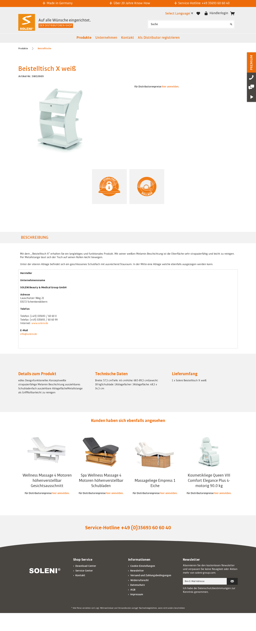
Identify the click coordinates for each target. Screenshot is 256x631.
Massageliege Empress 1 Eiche (155, 483)
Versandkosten (124, 608)
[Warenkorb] (232, 13)
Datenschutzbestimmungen (214, 588)
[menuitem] (191, 24)
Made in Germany (59, 3)
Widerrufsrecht (139, 580)
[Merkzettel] (198, 13)
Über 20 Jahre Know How (131, 3)
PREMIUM (251, 62)
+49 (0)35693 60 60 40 (146, 527)
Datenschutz (137, 585)
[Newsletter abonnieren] (232, 581)
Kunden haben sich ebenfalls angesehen (128, 420)
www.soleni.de (39, 323)
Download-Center (85, 566)
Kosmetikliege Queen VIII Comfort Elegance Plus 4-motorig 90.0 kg (209, 480)
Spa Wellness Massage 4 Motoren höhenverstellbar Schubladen (101, 480)
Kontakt (80, 575)
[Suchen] (231, 23)
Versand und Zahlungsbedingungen (150, 575)
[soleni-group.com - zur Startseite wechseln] (26, 22)
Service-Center (84, 570)
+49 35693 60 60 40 (215, 3)
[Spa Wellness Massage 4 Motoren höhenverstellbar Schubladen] (101, 451)
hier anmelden (170, 86)
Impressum (136, 594)
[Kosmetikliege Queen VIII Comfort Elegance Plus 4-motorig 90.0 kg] (209, 451)
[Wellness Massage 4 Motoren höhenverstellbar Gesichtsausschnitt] (47, 451)
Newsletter (137, 570)
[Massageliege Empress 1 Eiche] (155, 457)
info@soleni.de (28, 334)
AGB (132, 589)
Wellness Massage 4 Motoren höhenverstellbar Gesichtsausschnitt (47, 480)
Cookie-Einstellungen (142, 566)
